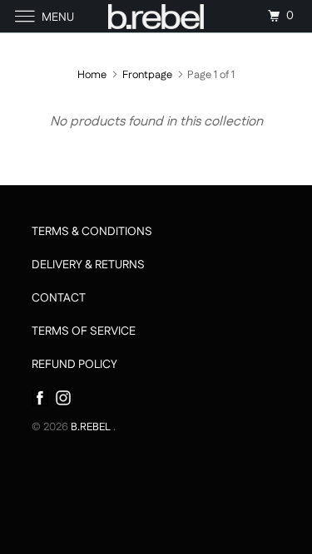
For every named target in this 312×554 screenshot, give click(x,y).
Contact (59, 298)
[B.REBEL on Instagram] (60, 398)
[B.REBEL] (156, 16)
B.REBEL (92, 426)
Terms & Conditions (92, 231)
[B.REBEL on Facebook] (40, 398)
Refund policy (74, 364)
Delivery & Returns (88, 265)
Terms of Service (84, 331)
